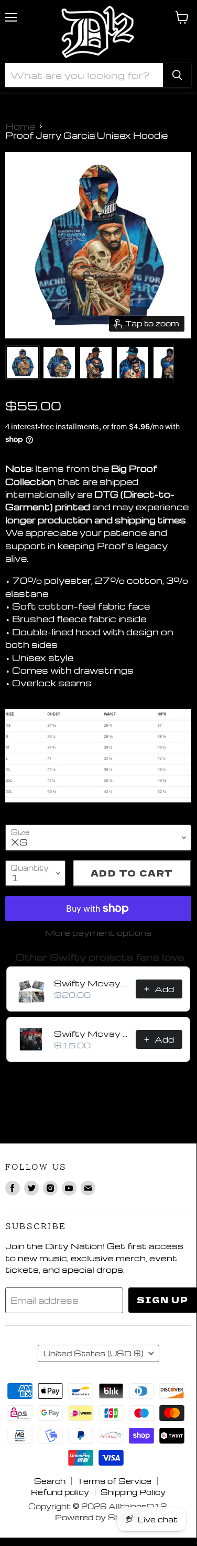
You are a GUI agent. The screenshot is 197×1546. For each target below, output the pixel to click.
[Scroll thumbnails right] (181, 363)
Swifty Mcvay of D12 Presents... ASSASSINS (91, 1033)
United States (93, 1353)
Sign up (163, 1300)
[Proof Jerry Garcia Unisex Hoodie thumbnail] (22, 362)
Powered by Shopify (98, 1517)
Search (49, 1481)
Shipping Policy (133, 1492)
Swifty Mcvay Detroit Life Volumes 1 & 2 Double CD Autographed (91, 983)
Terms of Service (114, 1481)
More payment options (98, 933)
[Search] (177, 75)
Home (20, 126)
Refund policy (60, 1492)
